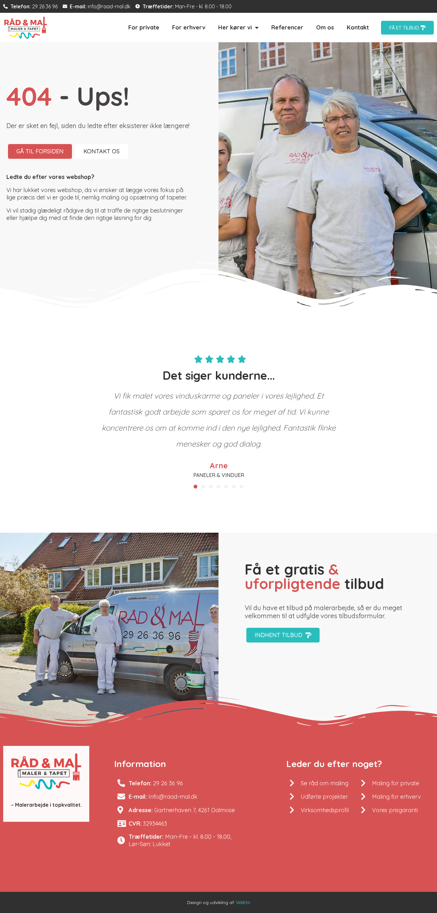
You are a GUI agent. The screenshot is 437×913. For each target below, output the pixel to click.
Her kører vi (235, 27)
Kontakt (358, 27)
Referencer (287, 27)
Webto (243, 902)
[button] (195, 487)
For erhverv (188, 27)
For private (143, 27)
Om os (325, 27)
